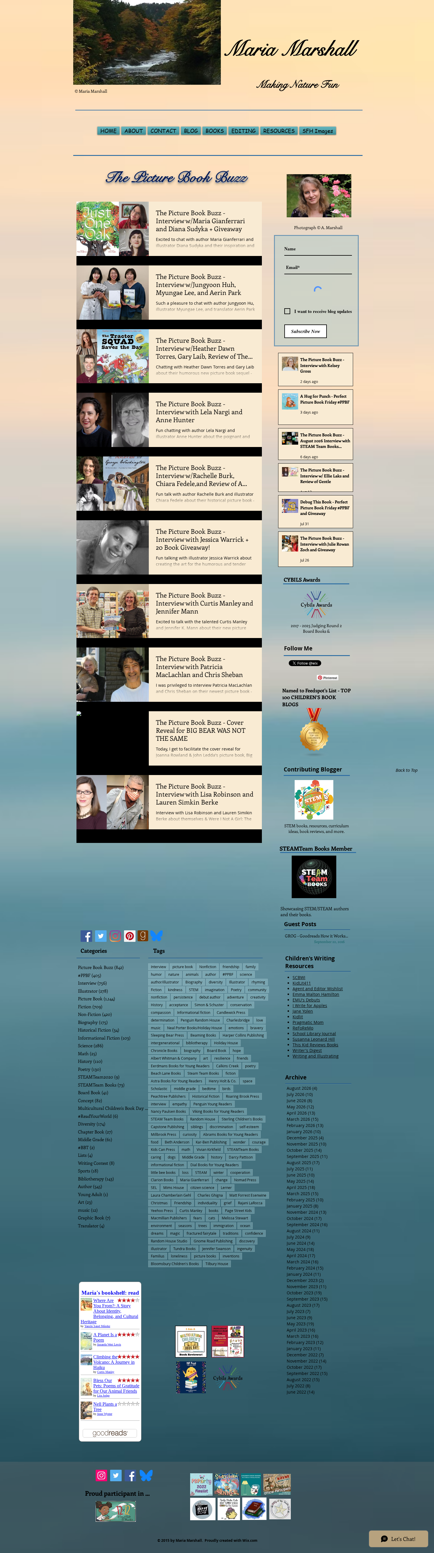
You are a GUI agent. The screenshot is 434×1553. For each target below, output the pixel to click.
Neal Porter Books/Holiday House (194, 1027)
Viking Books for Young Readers (218, 1111)
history (216, 1157)
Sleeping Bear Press (167, 1035)
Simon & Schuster (209, 1004)
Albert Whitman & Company (174, 1058)
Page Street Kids (238, 1210)
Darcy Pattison (241, 1157)
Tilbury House (216, 1263)
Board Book (216, 1050)
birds (226, 1088)
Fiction (156, 989)
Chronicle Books (164, 1050)
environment (161, 1225)
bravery (256, 1027)
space (247, 1081)
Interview (158, 966)
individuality (207, 1202)
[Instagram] (115, 936)
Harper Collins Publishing (243, 1035)
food (154, 1142)
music (156, 1027)
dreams (157, 1233)
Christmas (159, 1202)
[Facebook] (86, 936)
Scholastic (159, 1088)
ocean (245, 1225)
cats (211, 1218)
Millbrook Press (163, 1134)
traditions (231, 1233)
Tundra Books (184, 1248)
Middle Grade (193, 1157)
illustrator (159, 1248)
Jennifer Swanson (216, 1248)
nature (173, 974)
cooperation (240, 1172)
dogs (172, 1157)
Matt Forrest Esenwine (247, 1195)
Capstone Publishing (167, 1126)
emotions (236, 1027)
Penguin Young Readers (212, 1104)
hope (237, 1050)
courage (259, 1142)
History (157, 1004)
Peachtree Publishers (168, 1096)
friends (242, 1058)
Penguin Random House (200, 1020)
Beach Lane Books (166, 1073)
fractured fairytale (201, 1233)
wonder (239, 1142)
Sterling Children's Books (242, 1119)
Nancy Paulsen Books (168, 1111)
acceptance (178, 1004)
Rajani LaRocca (250, 1202)
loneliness (179, 1256)
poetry (250, 1065)
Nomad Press (245, 1179)
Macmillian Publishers (169, 1218)
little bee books (163, 1172)
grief (227, 1202)
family (251, 966)
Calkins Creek (227, 1065)
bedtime (209, 1088)
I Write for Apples (310, 1005)
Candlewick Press (231, 1012)
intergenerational (165, 1042)
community (257, 989)
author (210, 974)
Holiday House (226, 1042)
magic (175, 1233)
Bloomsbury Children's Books (175, 1263)
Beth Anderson (177, 1142)
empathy (179, 1104)
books (213, 1210)
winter (218, 1172)
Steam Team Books (203, 1073)
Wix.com (249, 1540)
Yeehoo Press (162, 1210)
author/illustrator (165, 982)
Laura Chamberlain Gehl (171, 1195)
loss (185, 1172)
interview (158, 1104)
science (246, 974)
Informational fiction (193, 1012)
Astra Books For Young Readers (176, 1081)
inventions (231, 1256)
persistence (183, 997)
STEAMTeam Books (243, 1149)
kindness (175, 989)
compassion (161, 1012)
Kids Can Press (163, 1149)
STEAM (201, 1172)
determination (162, 1020)
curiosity (190, 1134)
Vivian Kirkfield (209, 1149)
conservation (241, 1004)
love (259, 1020)
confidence (254, 1233)
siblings (197, 1126)
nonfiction (159, 997)
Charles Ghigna (210, 1195)
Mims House (173, 1187)
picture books (205, 1256)
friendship (231, 966)
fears (197, 1218)
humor (156, 974)
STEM (193, 989)
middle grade (185, 1088)
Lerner (226, 1187)
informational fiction (167, 1164)
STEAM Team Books (167, 1119)
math (186, 1149)
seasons (185, 1225)
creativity (257, 997)
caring (156, 1157)
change (222, 1179)
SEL (154, 1187)
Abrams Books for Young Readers (230, 1134)
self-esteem (249, 1126)
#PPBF (228, 974)
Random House (202, 1119)
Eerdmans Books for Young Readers (180, 1065)
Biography (193, 982)
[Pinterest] (130, 936)
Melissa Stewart (235, 1218)
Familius (157, 1256)
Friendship (182, 1202)
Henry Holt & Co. (222, 1081)
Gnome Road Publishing (213, 1241)
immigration (223, 1225)
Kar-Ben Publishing (211, 1142)
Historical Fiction (205, 1096)
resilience (222, 1058)
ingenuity (244, 1248)
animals (192, 974)
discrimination (221, 1126)
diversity (216, 982)
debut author (210, 997)
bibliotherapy (197, 1042)
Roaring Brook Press (242, 1096)
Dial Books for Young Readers (214, 1164)
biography (192, 1050)
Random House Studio (169, 1241)
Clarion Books (162, 1179)
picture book (182, 966)
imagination (214, 989)
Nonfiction (207, 966)
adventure (235, 997)
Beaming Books (203, 1035)
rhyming (258, 982)
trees (202, 1225)
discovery (247, 1241)
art (205, 1058)
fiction (231, 1073)
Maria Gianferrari (194, 1179)
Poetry (236, 989)
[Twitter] (101, 936)
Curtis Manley (191, 1210)
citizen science (202, 1187)
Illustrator (237, 982)
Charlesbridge (238, 1020)
